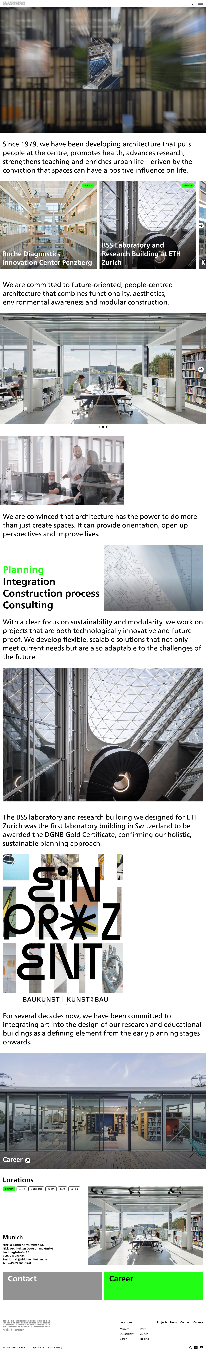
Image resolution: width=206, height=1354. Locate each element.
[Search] (191, 4)
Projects (162, 1322)
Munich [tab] (9, 1189)
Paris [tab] (62, 1189)
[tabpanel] (44, 1249)
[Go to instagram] (190, 1348)
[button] (99, 427)
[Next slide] (201, 226)
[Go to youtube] (201, 1348)
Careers (198, 1322)
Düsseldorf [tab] (36, 1189)
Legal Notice (37, 1348)
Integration (29, 581)
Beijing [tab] (74, 1189)
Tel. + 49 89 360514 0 (17, 1263)
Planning (23, 569)
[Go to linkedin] (196, 1348)
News (174, 1322)
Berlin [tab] (22, 1189)
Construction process (51, 593)
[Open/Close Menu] (200, 3)
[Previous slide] (5, 226)
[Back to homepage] (14, 3)
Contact (22, 1278)
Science (88, 185)
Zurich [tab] (51, 1189)
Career (13, 1159)
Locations (126, 1322)
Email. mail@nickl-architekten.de (25, 1259)
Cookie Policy (55, 1348)
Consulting (28, 605)
